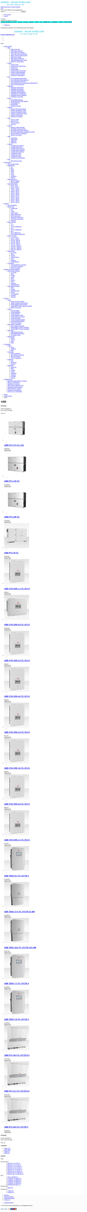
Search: (3, 11)
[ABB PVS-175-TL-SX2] (16, 440)
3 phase (10, 1192)
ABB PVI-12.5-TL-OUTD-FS (16, 1091)
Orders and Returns (9, 1198)
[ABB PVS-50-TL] (16, 547)
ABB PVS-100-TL (12, 517)
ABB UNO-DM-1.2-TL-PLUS (17, 589)
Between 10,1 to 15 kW (14, 1168)
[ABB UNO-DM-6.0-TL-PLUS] (16, 619)
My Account (7, 14)
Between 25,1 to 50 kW (14, 1171)
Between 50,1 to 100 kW (15, 1172)
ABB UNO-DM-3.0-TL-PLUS (17, 768)
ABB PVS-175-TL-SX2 (14, 445)
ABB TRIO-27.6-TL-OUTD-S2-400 (19, 912)
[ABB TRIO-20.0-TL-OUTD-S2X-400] (16, 942)
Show (2, 410)
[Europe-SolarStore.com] (15, 5)
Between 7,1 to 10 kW (14, 1166)
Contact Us (7, 1199)
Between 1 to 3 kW (13, 1163)
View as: (3, 413)
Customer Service (9, 1202)
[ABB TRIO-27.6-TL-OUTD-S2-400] (16, 906)
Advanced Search (9, 1196)
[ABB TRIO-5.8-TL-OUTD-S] (16, 1014)
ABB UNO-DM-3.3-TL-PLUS (17, 840)
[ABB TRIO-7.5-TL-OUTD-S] (16, 978)
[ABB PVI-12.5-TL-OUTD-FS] (16, 1086)
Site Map (6, 1195)
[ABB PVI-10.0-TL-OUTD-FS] (16, 1050)
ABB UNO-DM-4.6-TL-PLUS (17, 696)
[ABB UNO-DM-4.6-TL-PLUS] (16, 691)
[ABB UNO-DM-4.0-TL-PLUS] (16, 799)
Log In (6, 16)
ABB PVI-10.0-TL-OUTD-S (16, 1127)
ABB (10, 1187)
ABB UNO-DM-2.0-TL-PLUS (17, 732)
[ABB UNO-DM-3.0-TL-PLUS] (16, 763)
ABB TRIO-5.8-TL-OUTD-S (16, 1019)
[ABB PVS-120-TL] (16, 476)
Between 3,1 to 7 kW (14, 1164)
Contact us (7, 25)
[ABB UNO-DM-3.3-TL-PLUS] (16, 834)
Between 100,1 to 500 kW (15, 1174)
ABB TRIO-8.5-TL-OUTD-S (16, 876)
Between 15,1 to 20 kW (14, 1169)
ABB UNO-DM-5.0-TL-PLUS (17, 660)
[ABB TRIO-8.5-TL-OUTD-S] (16, 870)
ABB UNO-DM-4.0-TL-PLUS (17, 804)
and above (14, 1184)
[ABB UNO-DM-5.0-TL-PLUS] (16, 655)
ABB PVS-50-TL (11, 553)
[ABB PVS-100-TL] (16, 512)
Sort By (3, 408)
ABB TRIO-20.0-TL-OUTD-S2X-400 (20, 947)
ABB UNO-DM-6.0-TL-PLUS (17, 624)
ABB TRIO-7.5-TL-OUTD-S (16, 983)
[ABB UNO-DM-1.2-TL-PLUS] (16, 583)
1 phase (10, 1190)
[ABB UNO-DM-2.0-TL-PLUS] (16, 727)
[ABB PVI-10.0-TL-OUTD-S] (16, 1122)
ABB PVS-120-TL (12, 481)
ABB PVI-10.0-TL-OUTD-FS (16, 1055)
